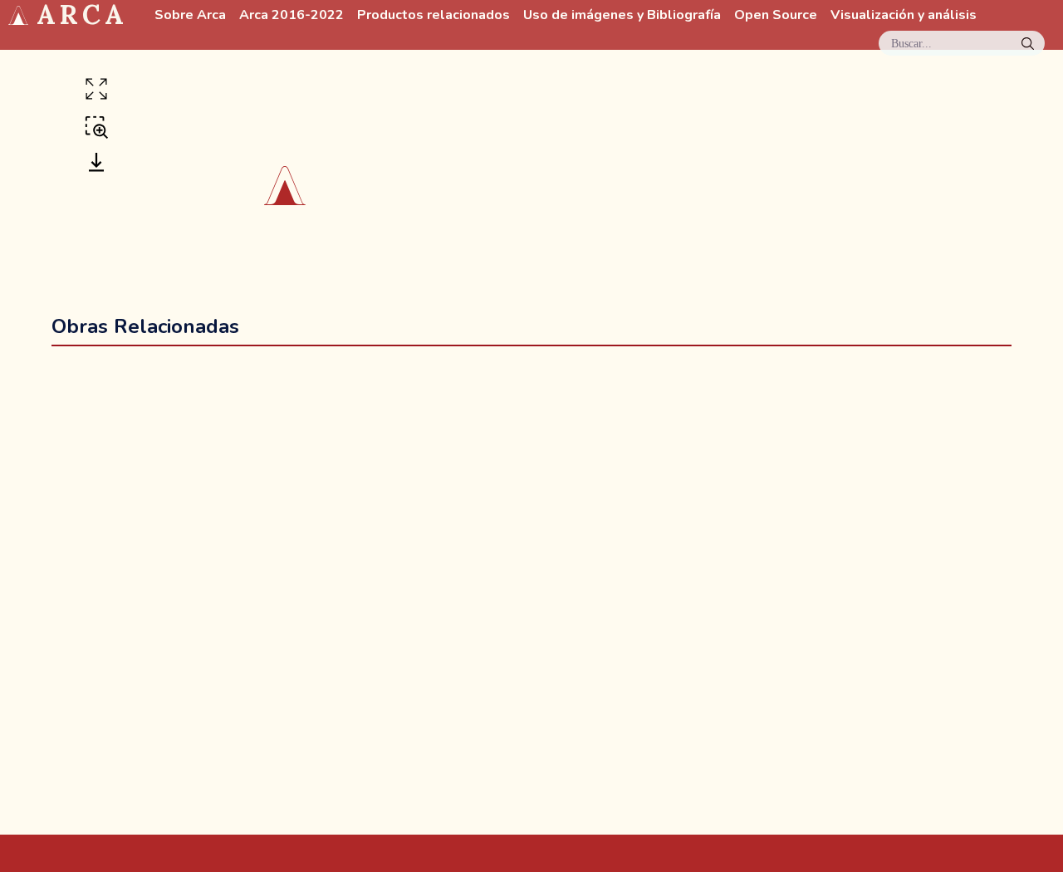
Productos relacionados (433, 15)
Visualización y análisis (903, 15)
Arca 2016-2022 (291, 15)
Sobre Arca (190, 15)
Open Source (775, 15)
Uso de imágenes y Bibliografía (622, 15)
